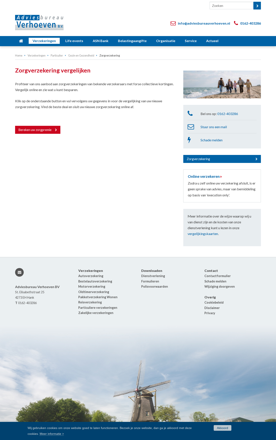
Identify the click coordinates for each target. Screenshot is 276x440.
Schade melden (212, 140)
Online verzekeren (204, 176)
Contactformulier (217, 276)
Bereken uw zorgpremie (35, 130)
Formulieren (150, 281)
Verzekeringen (36, 55)
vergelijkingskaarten (203, 234)
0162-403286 (250, 23)
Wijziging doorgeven (219, 286)
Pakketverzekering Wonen (98, 297)
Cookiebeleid (214, 302)
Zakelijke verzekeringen (95, 313)
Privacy (209, 313)
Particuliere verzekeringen (97, 307)
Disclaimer (212, 308)
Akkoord (222, 428)
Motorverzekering (91, 286)
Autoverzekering (90, 276)
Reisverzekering (90, 302)
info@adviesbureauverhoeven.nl (204, 23)
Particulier (57, 55)
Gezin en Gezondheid (81, 55)
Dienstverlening (153, 276)
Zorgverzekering (198, 159)
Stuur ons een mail (214, 127)
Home (18, 55)
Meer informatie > (52, 433)
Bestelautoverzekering (95, 281)
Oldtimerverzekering (93, 292)
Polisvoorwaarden (154, 286)
